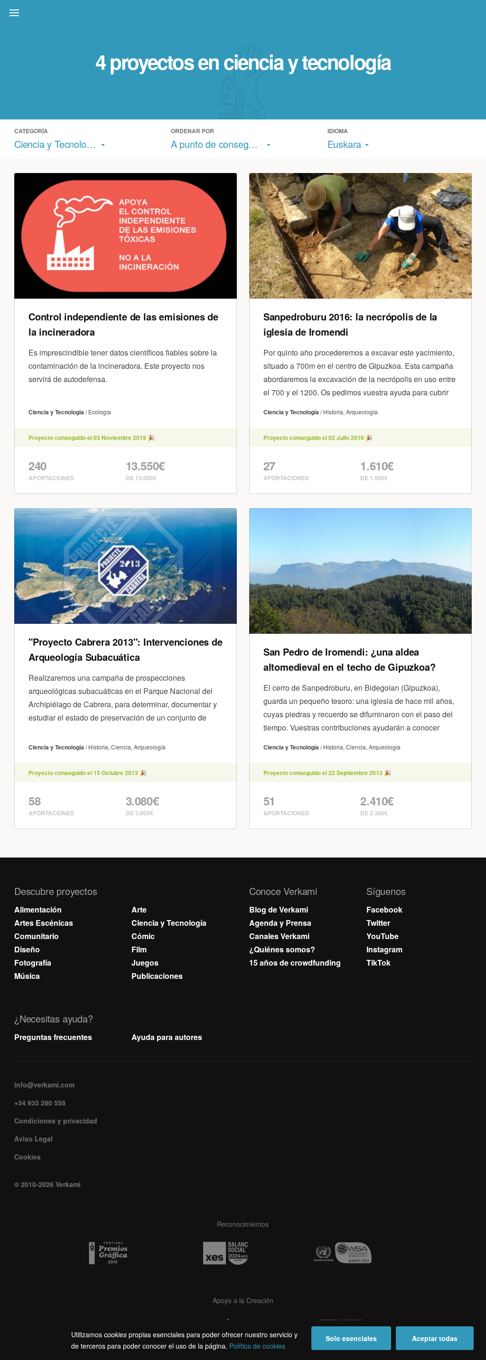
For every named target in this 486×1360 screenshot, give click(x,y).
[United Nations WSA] (360, 1253)
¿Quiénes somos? (282, 949)
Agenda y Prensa (280, 922)
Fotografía (32, 962)
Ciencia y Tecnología (168, 922)
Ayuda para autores (166, 1036)
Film (139, 949)
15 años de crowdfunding (295, 962)
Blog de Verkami (278, 909)
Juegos (145, 962)
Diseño (27, 949)
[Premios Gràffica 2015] (125, 1253)
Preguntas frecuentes (53, 1036)
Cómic (143, 936)
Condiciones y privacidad (55, 1120)
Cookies (27, 1156)
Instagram (384, 949)
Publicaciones (157, 975)
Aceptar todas (435, 1338)
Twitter (378, 922)
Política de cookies (257, 1346)
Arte (139, 909)
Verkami (244, 15)
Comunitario (36, 936)
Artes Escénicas (43, 922)
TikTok (378, 962)
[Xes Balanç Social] (243, 1253)
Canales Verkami (279, 936)
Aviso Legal (33, 1138)
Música (27, 975)
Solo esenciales (351, 1338)
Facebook (384, 909)
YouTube (382, 936)
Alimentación (38, 909)
